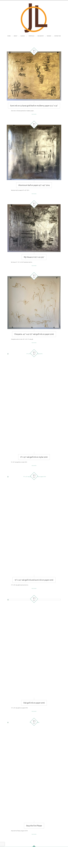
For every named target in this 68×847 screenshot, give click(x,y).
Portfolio (31, 36)
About (15, 36)
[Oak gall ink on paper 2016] (34, 648)
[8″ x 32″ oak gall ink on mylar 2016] (34, 402)
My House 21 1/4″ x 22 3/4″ (34, 257)
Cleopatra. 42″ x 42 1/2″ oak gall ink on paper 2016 (34, 334)
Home (9, 36)
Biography (41, 36)
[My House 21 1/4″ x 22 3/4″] (34, 228)
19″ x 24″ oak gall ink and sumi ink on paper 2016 (34, 580)
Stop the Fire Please (34, 826)
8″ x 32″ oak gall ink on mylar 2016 (34, 457)
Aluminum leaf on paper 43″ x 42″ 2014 (34, 185)
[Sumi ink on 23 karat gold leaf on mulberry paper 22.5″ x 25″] (34, 76)
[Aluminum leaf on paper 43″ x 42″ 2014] (34, 152)
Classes (22, 36)
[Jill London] (34, 18)
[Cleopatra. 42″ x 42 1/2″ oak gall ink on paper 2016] (34, 302)
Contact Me (57, 36)
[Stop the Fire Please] (34, 771)
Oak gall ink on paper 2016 (34, 703)
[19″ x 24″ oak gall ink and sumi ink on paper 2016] (34, 525)
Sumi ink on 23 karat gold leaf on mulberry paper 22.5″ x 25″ (34, 106)
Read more (34, 114)
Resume (49, 36)
